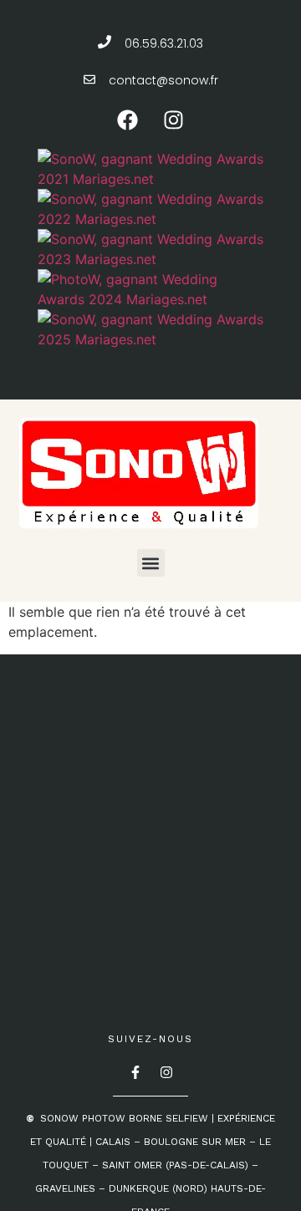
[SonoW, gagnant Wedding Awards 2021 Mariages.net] (153, 178)
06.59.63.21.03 (164, 43)
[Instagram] (174, 119)
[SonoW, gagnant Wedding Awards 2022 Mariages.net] (153, 219)
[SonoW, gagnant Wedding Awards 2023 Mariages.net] (153, 259)
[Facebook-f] (135, 1072)
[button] (151, 563)
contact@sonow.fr (163, 80)
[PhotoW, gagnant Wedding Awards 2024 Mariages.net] (153, 299)
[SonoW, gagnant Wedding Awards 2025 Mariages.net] (153, 339)
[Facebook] (128, 119)
